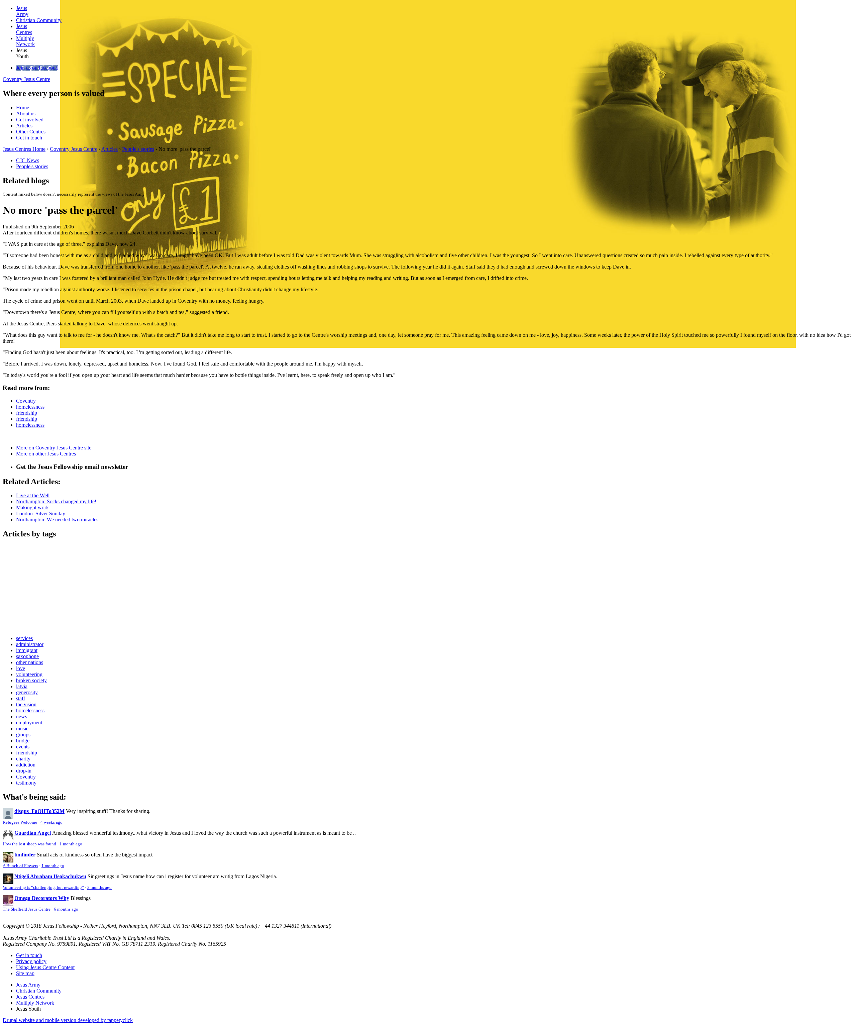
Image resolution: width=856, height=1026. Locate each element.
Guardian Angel (32, 833)
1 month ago (71, 844)
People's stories (138, 149)
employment (29, 722)
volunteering (29, 674)
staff (20, 698)
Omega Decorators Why (41, 898)
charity (23, 758)
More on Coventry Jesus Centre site (53, 447)
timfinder (24, 854)
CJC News (27, 160)
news (21, 716)
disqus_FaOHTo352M (39, 811)
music (22, 728)
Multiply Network (35, 1003)
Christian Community (39, 991)
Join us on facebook (37, 68)
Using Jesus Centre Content (45, 967)
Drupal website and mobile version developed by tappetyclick (68, 1020)
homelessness (30, 407)
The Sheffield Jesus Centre (26, 909)
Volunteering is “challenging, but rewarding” (43, 887)
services (24, 638)
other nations (29, 662)
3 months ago (99, 887)
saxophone (27, 656)
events (22, 746)
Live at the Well (32, 495)
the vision (26, 704)
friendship (26, 413)
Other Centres (30, 131)
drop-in (23, 771)
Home (22, 107)
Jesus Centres (30, 997)
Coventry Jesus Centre (26, 79)
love (20, 668)
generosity (27, 692)
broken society (31, 680)
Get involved (29, 119)
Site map (25, 973)
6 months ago (66, 909)
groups (23, 734)
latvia (21, 686)
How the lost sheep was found (29, 844)
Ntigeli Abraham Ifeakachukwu (50, 876)
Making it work (32, 507)
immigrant (26, 650)
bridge (22, 740)
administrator (29, 644)
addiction (25, 764)
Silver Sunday (40, 513)
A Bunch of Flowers (20, 865)
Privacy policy (31, 961)
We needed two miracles (57, 519)
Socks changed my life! (56, 501)
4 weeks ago (51, 822)
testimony (26, 783)
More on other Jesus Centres (46, 453)
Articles (24, 125)
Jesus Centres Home (24, 149)
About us (25, 113)
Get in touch (29, 137)
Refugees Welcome (20, 822)
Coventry (26, 401)
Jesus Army (28, 985)
